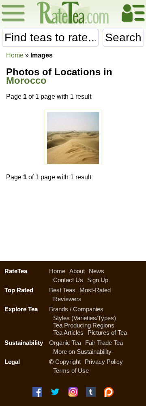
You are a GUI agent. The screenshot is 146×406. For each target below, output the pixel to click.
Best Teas (62, 290)
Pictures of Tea (107, 332)
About (77, 271)
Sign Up (97, 279)
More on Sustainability (82, 351)
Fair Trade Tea (104, 342)
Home (15, 55)
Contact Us (68, 279)
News (96, 271)
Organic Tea (65, 342)
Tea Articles (68, 332)
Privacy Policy (104, 361)
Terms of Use (71, 370)
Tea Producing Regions (83, 325)
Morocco (26, 80)
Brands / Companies (76, 309)
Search (123, 37)
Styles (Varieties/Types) (84, 318)
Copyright (68, 361)
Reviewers (67, 298)
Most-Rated (95, 290)
